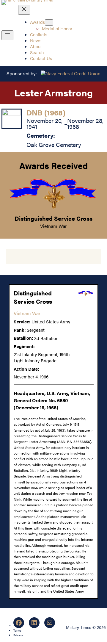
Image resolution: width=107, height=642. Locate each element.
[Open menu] (7, 35)
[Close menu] (24, 10)
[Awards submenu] (49, 22)
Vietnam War (53, 226)
